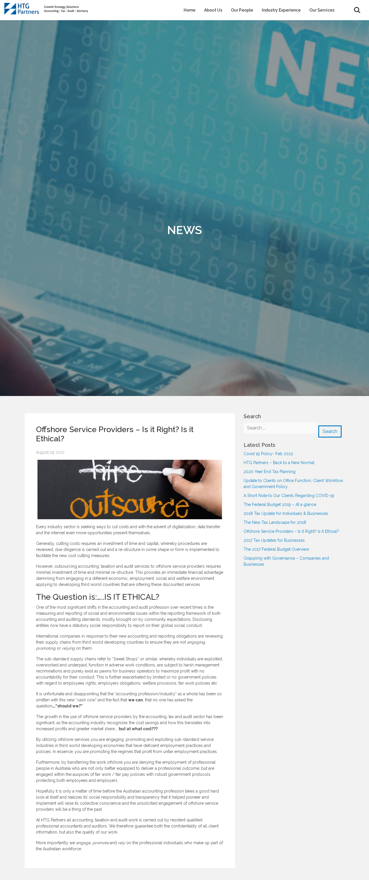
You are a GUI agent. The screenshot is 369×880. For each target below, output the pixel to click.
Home (189, 10)
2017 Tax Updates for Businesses (274, 540)
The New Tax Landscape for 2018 (275, 522)
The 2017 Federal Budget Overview (276, 549)
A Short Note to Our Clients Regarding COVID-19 (289, 495)
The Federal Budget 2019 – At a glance (280, 504)
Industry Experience (281, 10)
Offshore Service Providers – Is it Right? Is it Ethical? (291, 531)
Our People (242, 10)
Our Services (321, 10)
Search (357, 10)
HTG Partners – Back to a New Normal (279, 462)
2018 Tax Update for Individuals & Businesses (286, 513)
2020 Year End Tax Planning (269, 471)
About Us (213, 10)
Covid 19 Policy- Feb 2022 (268, 453)
